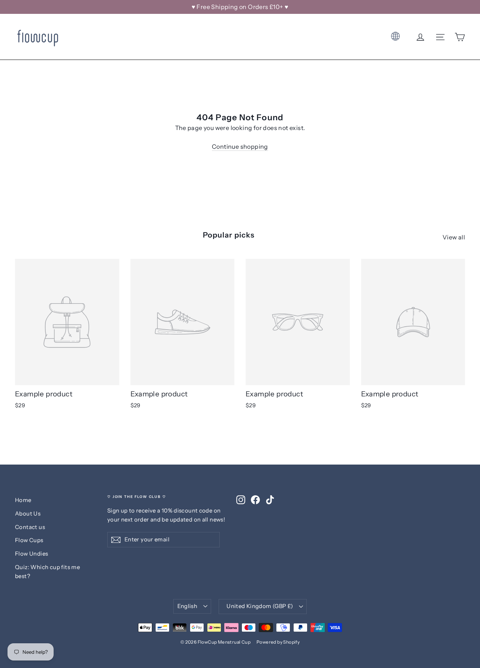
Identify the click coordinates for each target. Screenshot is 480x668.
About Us (27, 513)
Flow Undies (31, 553)
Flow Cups (29, 540)
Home (23, 500)
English (187, 606)
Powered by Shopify (278, 642)
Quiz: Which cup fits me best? (47, 572)
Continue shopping (240, 146)
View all (453, 237)
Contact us (30, 527)
